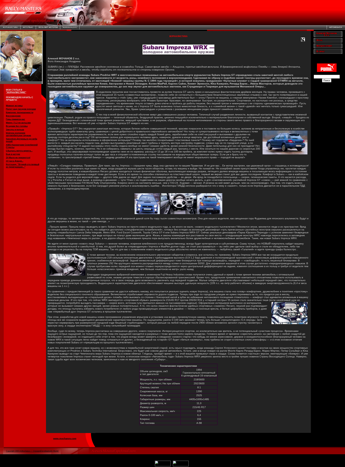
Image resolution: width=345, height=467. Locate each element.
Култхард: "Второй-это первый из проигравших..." (22, 165)
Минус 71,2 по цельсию (18, 123)
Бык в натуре (13, 154)
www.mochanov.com (64, 438)
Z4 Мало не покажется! (18, 157)
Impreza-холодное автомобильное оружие (18, 134)
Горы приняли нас (15, 119)
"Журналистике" (16, 92)
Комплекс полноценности (19, 112)
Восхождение (13, 116)
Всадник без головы (17, 126)
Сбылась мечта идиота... (19, 151)
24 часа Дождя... (14, 161)
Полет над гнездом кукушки (21, 109)
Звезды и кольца (15, 129)
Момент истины (14, 105)
